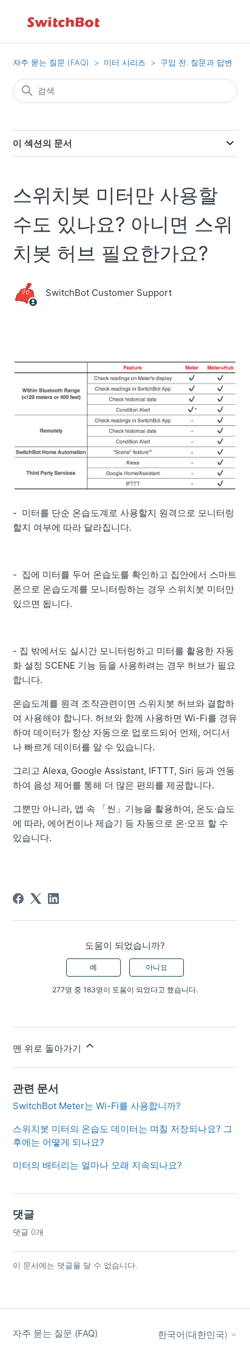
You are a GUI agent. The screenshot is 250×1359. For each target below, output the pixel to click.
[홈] (64, 21)
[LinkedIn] (53, 898)
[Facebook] (18, 898)
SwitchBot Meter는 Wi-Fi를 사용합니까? (97, 1106)
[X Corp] (35, 898)
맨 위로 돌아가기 (48, 1048)
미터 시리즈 (125, 62)
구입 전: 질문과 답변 (196, 62)
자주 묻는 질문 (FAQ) (51, 62)
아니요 (156, 967)
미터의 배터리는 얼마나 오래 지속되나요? (97, 1165)
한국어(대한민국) (194, 1334)
